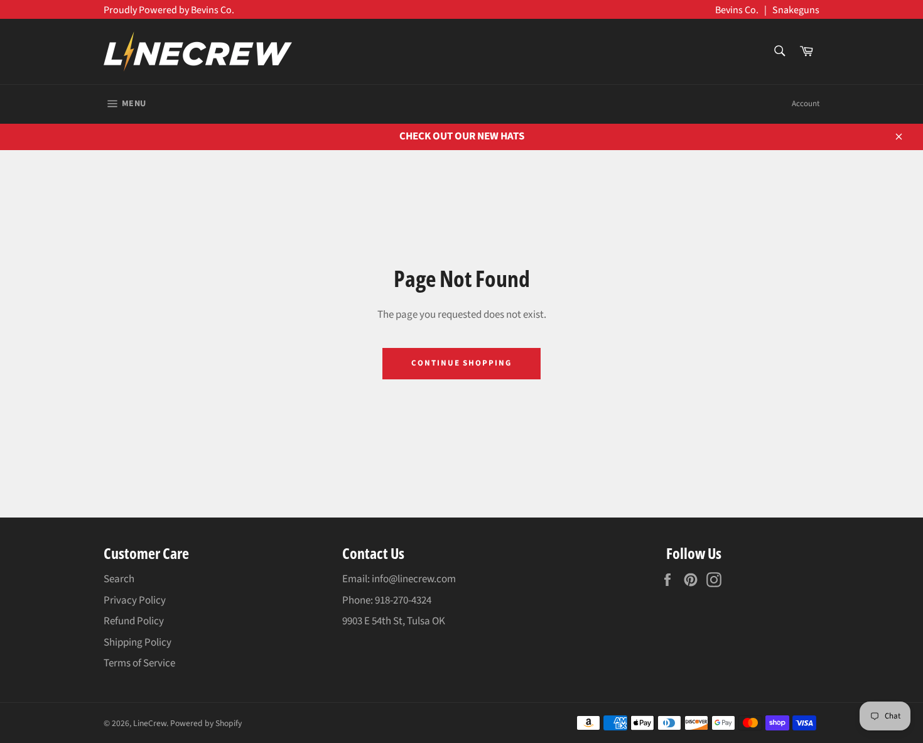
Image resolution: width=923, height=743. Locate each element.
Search (119, 579)
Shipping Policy (137, 642)
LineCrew (149, 723)
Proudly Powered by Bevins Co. (169, 10)
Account (805, 103)
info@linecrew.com (414, 579)
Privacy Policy (135, 600)
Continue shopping (461, 363)
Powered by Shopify (206, 723)
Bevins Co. (736, 10)
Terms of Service (139, 663)
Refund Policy (134, 621)
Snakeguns (795, 10)
